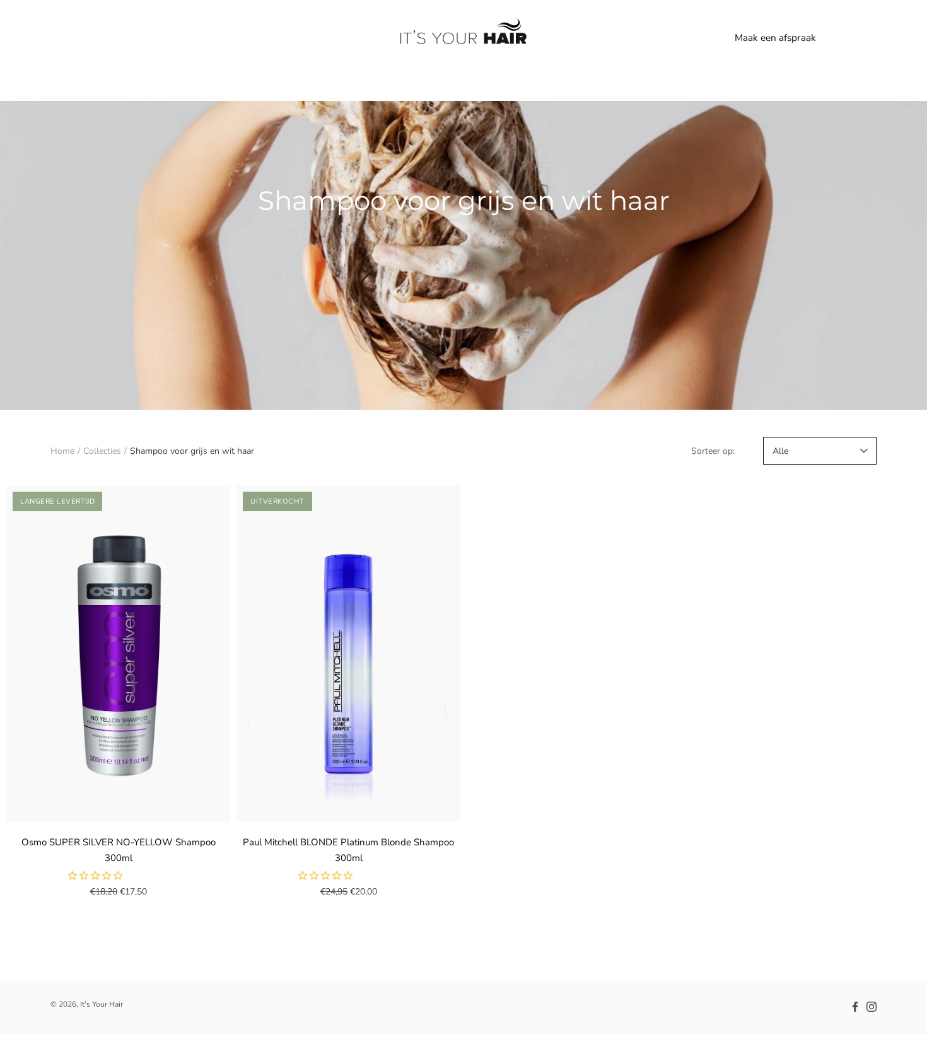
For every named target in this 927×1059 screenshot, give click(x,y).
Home (62, 451)
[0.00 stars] (96, 876)
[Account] (839, 38)
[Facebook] (855, 1007)
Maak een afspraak (775, 37)
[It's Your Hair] (463, 37)
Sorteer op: (713, 451)
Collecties (102, 451)
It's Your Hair (101, 1004)
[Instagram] (871, 1007)
